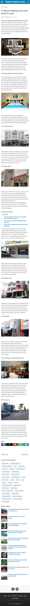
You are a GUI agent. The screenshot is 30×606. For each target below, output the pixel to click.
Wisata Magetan (6, 493)
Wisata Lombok (6, 477)
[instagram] (13, 589)
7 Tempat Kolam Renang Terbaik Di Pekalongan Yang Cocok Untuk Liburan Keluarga (17, 547)
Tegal (15, 466)
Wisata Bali (12, 469)
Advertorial (4, 469)
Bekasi (23, 477)
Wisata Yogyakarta (15, 463)
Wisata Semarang (17, 499)
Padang (10, 482)
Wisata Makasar (6, 471)
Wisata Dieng (14, 488)
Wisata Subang (5, 501)
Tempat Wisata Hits (15, 2)
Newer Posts (5, 454)
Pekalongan (21, 466)
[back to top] (26, 602)
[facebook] (4, 444)
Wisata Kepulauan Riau (7, 490)
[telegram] (26, 444)
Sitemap (20, 595)
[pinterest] (15, 444)
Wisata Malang (15, 471)
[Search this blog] (28, 2)
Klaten (17, 479)
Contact (5, 595)
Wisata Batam (5, 488)
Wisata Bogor (5, 463)
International (5, 479)
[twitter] (9, 444)
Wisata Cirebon (5, 474)
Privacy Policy (15, 598)
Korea (22, 479)
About (9, 595)
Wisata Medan (15, 493)
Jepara (12, 479)
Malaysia (4, 482)
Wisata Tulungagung (7, 466)
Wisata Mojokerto (6, 496)
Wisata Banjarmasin (7, 485)
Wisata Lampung (19, 490)
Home (25, 595)
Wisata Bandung (21, 469)
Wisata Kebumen (15, 474)
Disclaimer (14, 595)
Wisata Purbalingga (17, 496)
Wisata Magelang (16, 477)
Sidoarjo (16, 482)
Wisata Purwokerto (6, 499)
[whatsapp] (20, 444)
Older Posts (25, 454)
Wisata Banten (17, 485)
